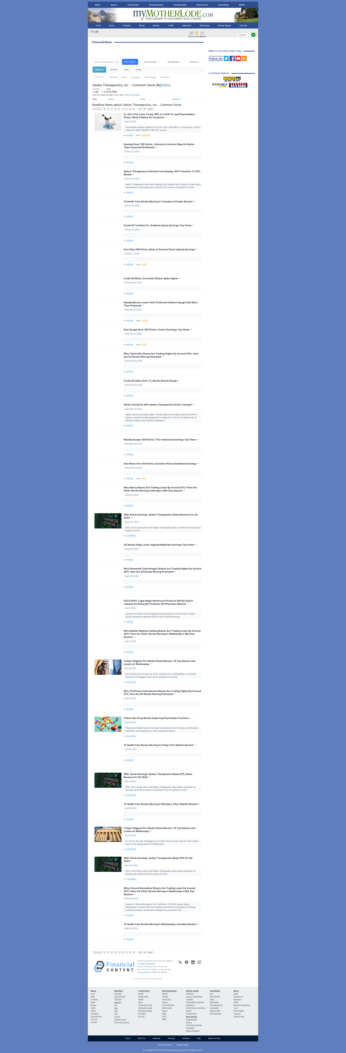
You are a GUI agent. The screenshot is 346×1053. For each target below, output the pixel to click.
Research (176, 99)
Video (236, 1002)
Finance (189, 1022)
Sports (114, 4)
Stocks (114, 69)
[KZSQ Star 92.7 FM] (218, 84)
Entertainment (156, 4)
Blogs (140, 1002)
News (97, 4)
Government (146, 135)
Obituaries (205, 25)
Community (133, 4)
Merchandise (215, 996)
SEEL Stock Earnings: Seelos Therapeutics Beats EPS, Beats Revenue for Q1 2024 (158, 776)
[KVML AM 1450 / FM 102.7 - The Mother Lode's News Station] (232, 78)
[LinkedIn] (193, 966)
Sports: (117, 1002)
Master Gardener (193, 1031)
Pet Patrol (142, 1013)
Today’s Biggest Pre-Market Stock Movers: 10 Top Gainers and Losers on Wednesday (159, 662)
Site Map (171, 1038)
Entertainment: (169, 991)
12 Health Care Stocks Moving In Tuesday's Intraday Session (159, 201)
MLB (116, 1008)
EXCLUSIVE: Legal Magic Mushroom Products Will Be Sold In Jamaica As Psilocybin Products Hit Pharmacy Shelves (158, 602)
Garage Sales (215, 1011)
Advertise (186, 1038)
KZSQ (164, 1016)
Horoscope (166, 999)
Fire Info (141, 1016)
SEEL (165, 85)
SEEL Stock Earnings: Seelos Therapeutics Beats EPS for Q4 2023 (158, 860)
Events (140, 994)
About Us (141, 1038)
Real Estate (202, 4)
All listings (190, 994)
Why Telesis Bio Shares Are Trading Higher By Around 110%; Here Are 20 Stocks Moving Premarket (161, 355)
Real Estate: (191, 1016)
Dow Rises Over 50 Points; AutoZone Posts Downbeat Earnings (161, 463)
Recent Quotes (150, 62)
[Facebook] (186, 966)
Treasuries (164, 77)
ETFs (126, 69)
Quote (111, 99)
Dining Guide (180, 4)
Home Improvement (194, 1025)
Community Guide (145, 1005)
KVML (164, 1013)
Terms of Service (164, 1045)
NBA (116, 1011)
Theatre (165, 996)
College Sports (120, 1019)
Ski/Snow (118, 999)
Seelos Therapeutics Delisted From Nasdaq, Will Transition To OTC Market (162, 173)
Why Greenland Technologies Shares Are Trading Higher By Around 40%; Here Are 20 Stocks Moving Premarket (162, 570)
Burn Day (117, 994)
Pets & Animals (215, 1013)
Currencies (135, 77)
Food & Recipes (168, 1005)
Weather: (118, 991)
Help (199, 1038)
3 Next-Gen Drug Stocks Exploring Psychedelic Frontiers (157, 718)
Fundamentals (191, 1019)
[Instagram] (199, 966)
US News (127, 25)
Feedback (156, 1038)
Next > (150, 109)
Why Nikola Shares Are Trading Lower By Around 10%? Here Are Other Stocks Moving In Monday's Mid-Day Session (160, 489)
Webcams (186, 25)
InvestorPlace (131, 535)
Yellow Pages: (239, 1016)
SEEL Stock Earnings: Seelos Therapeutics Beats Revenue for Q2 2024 (161, 516)
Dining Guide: (192, 991)
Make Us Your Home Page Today (225, 51)
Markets (99, 69)
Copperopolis (191, 1013)
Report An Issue (214, 1038)
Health (140, 999)
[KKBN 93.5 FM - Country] (238, 84)
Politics (93, 1011)
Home (128, 1038)
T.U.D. (236, 1008)
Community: (144, 991)
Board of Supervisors (242, 1005)
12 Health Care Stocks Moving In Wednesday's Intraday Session (161, 924)
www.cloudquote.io (148, 963)
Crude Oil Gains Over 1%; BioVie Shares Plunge (152, 380)
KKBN (164, 1019)
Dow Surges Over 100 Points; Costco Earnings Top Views (158, 329)
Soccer (117, 1016)
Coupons (237, 1013)
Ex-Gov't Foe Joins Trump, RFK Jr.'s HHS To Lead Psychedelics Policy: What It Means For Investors (159, 116)
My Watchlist (173, 62)
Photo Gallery (239, 1011)
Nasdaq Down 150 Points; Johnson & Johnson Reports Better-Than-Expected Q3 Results (159, 146)
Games (165, 1002)
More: (236, 991)
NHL (116, 1014)
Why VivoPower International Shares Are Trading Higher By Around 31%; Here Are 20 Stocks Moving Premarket (162, 693)
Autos (212, 999)
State (111, 25)
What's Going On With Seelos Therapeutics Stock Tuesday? (159, 404)
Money (156, 25)
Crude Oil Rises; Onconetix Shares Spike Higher (152, 278)
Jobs (211, 994)
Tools (138, 69)
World (141, 25)
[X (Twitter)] (180, 966)
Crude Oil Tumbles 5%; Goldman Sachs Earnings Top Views (159, 225)
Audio (236, 994)
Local (98, 25)
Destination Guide (145, 1008)
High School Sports (121, 1022)
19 (144, 109)
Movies (165, 994)
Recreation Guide (145, 1011)
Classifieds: (215, 991)
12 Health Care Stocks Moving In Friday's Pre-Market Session (160, 745)
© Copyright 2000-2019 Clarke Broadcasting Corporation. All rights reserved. (173, 1050)
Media (242, 4)
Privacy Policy (143, 972)
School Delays (224, 25)
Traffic (171, 25)
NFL (115, 1005)
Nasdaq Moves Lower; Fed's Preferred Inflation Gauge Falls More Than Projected (161, 304)
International (150, 77)
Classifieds (223, 4)
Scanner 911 (238, 996)
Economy (145, 320)
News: (93, 991)
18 (140, 109)
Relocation (190, 1028)
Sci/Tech (94, 1019)
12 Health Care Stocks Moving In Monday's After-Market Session (162, 804)
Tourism (243, 25)
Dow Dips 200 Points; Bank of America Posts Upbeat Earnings (161, 249)
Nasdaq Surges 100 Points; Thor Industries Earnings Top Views (161, 439)
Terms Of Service (160, 972)
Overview (113, 77)
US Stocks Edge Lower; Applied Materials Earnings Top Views (160, 544)
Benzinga (130, 135)
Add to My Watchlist (131, 95)
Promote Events (216, 1005)
